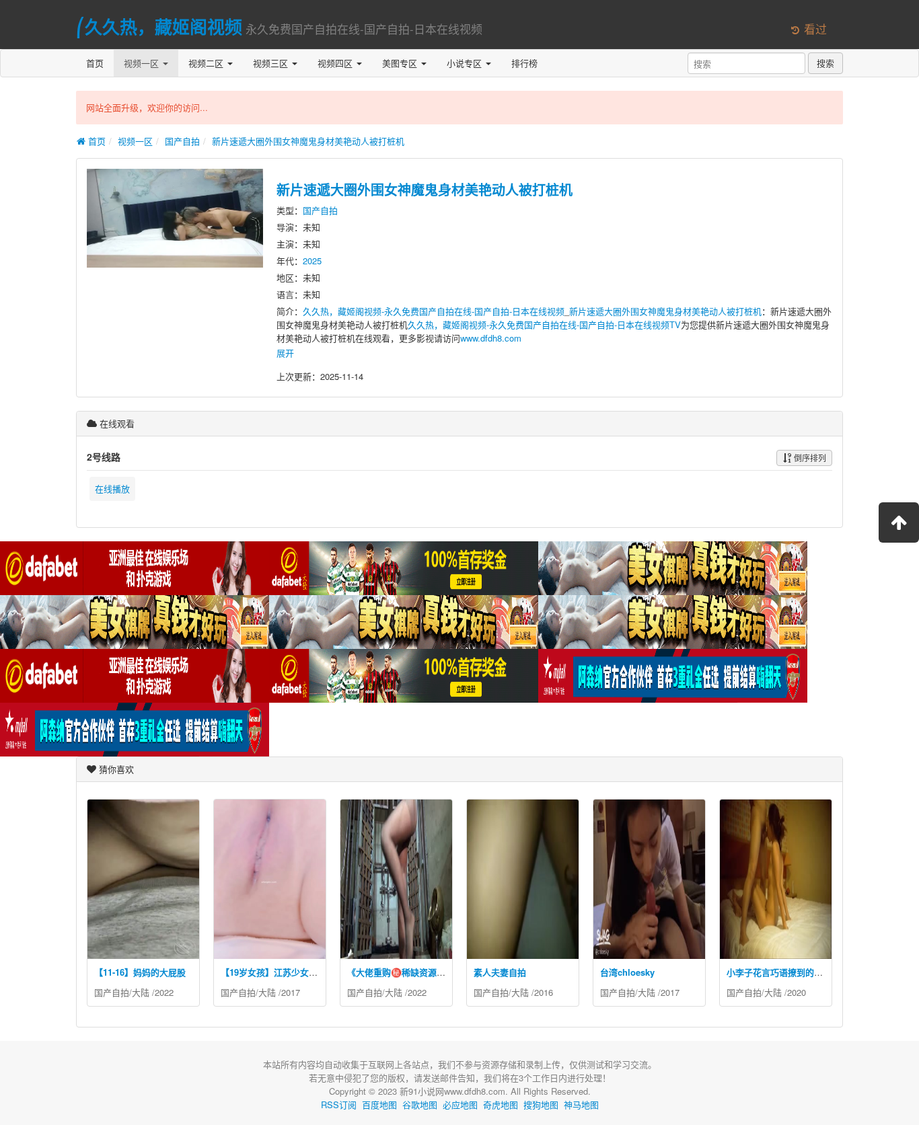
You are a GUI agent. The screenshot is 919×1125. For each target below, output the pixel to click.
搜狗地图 (540, 1104)
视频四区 (336, 62)
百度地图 (379, 1104)
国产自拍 (182, 140)
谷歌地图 (419, 1104)
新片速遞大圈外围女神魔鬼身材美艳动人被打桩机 (308, 140)
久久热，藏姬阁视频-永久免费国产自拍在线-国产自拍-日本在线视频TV (544, 324)
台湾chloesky (627, 972)
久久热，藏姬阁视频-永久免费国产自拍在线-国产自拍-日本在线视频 (433, 311)
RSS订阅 (339, 1104)
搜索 (825, 62)
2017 (290, 992)
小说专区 (465, 62)
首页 (95, 62)
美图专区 (401, 62)
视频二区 (207, 62)
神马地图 (581, 1104)
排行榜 (524, 62)
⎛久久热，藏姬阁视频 (159, 26)
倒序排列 (809, 457)
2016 (543, 992)
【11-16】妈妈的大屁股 (140, 972)
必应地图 (460, 1104)
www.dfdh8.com (490, 338)
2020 (796, 992)
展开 (285, 352)
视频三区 (272, 62)
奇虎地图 (500, 1104)
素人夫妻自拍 (500, 972)
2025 (312, 260)
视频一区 (142, 62)
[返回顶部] (899, 522)
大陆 (140, 992)
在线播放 (112, 488)
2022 (164, 992)
